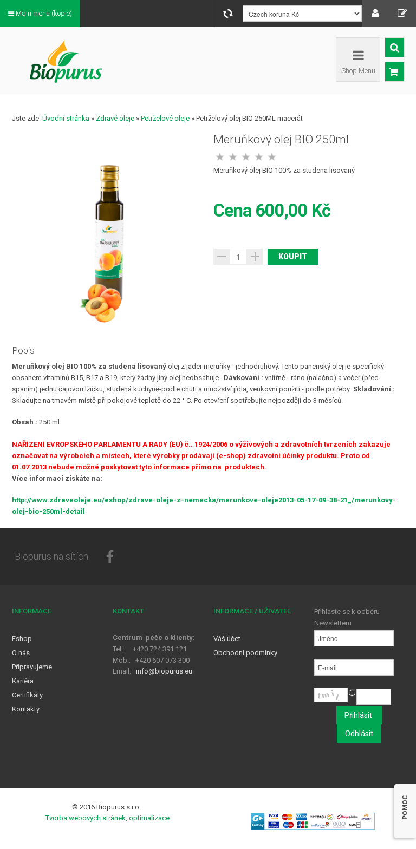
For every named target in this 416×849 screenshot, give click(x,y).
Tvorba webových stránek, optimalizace (108, 818)
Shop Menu (358, 71)
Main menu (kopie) (43, 13)
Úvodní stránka (65, 118)
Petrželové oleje (165, 118)
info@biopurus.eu (164, 671)
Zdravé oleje (115, 118)
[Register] (402, 13)
